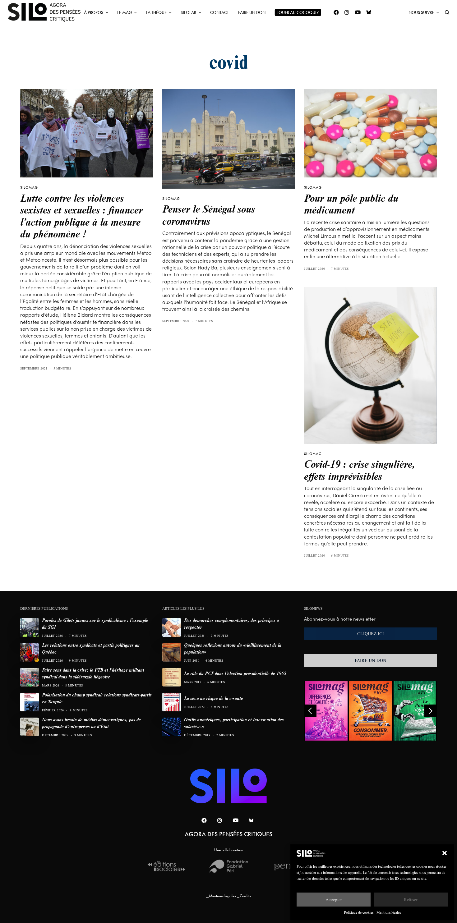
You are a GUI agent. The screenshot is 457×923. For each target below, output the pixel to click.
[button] (444, 853)
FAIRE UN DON (370, 660)
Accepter (333, 899)
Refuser (411, 899)
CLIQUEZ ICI (370, 633)
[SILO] (47, 12)
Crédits (245, 895)
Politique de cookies (358, 912)
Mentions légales (388, 912)
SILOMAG (29, 187)
